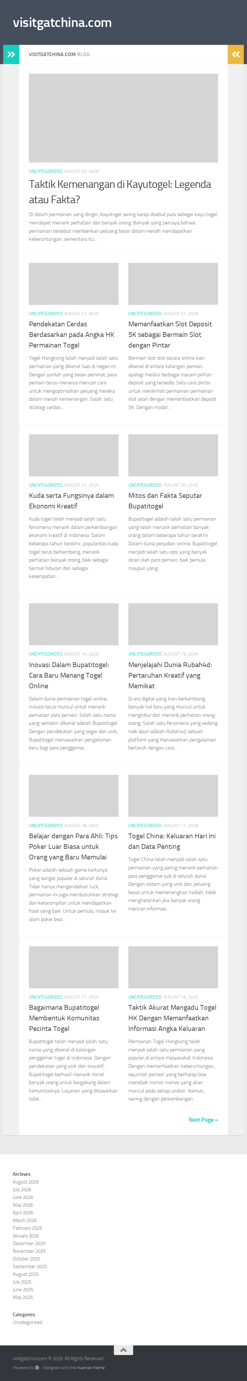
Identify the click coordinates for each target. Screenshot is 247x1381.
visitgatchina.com (62, 22)
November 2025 (29, 1251)
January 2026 (26, 1236)
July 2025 (22, 1282)
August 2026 (26, 1182)
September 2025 (30, 1266)
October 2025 (26, 1259)
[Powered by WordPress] (37, 1368)
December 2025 (29, 1243)
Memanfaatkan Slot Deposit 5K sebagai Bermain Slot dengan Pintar (170, 334)
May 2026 (23, 1205)
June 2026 (23, 1197)
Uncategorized (45, 171)
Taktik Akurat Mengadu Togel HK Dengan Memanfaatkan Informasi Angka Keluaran (172, 1018)
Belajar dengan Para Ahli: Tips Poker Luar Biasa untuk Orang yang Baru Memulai (73, 846)
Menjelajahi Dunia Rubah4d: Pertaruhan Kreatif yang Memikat (170, 675)
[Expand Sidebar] (11, 54)
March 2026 (25, 1220)
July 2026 (22, 1190)
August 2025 (26, 1274)
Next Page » (203, 1119)
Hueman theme (91, 1367)
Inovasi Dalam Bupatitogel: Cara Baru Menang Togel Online (69, 675)
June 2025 (23, 1290)
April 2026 (23, 1213)
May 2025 (23, 1297)
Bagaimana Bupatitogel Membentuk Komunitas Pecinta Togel (64, 1018)
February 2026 (27, 1228)
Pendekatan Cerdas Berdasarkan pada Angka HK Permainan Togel (71, 334)
